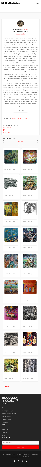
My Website (8, 127)
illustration (14, 118)
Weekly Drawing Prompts (9, 413)
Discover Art (5, 408)
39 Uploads (20, 141)
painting (20, 118)
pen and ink (26, 118)
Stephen (25, 29)
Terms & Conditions (32, 454)
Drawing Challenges (7, 411)
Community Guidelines (24, 456)
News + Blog (5, 429)
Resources (5, 422)
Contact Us (5, 435)
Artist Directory (6, 416)
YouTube (7, 132)
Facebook (7, 130)
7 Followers (20, 145)
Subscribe (20, 447)
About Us (4, 432)
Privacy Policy (14, 456)
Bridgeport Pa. (20, 34)
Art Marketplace (6, 419)
